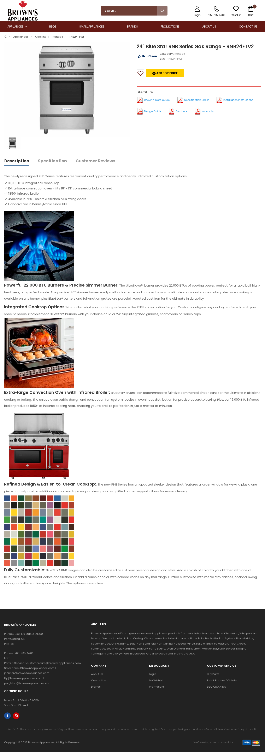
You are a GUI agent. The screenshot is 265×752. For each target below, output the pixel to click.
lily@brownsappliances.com (23, 678)
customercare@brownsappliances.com (53, 663)
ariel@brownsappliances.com (33, 668)
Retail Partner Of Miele (222, 680)
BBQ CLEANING (216, 687)
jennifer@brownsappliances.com (26, 673)
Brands (132, 26)
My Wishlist (156, 680)
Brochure (181, 111)
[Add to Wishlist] (140, 73)
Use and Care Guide (157, 100)
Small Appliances (91, 26)
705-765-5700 (24, 653)
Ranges (58, 37)
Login (152, 674)
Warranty (208, 111)
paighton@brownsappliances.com (27, 683)
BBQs (53, 26)
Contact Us (248, 26)
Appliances (15, 26)
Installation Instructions (238, 100)
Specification (52, 161)
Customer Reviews (95, 161)
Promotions (170, 26)
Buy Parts (213, 674)
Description (16, 161)
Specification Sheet (196, 100)
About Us (209, 26)
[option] (67, 89)
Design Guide (152, 111)
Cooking (41, 37)
